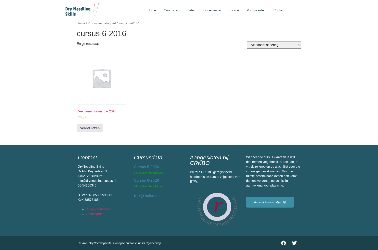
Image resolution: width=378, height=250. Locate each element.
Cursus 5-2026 (146, 167)
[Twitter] (294, 243)
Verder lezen (90, 128)
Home (151, 10)
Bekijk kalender (147, 196)
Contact (278, 10)
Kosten (190, 10)
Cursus (169, 10)
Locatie (234, 10)
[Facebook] (283, 243)
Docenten (210, 10)
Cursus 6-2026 (146, 180)
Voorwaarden (256, 10)
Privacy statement (98, 209)
